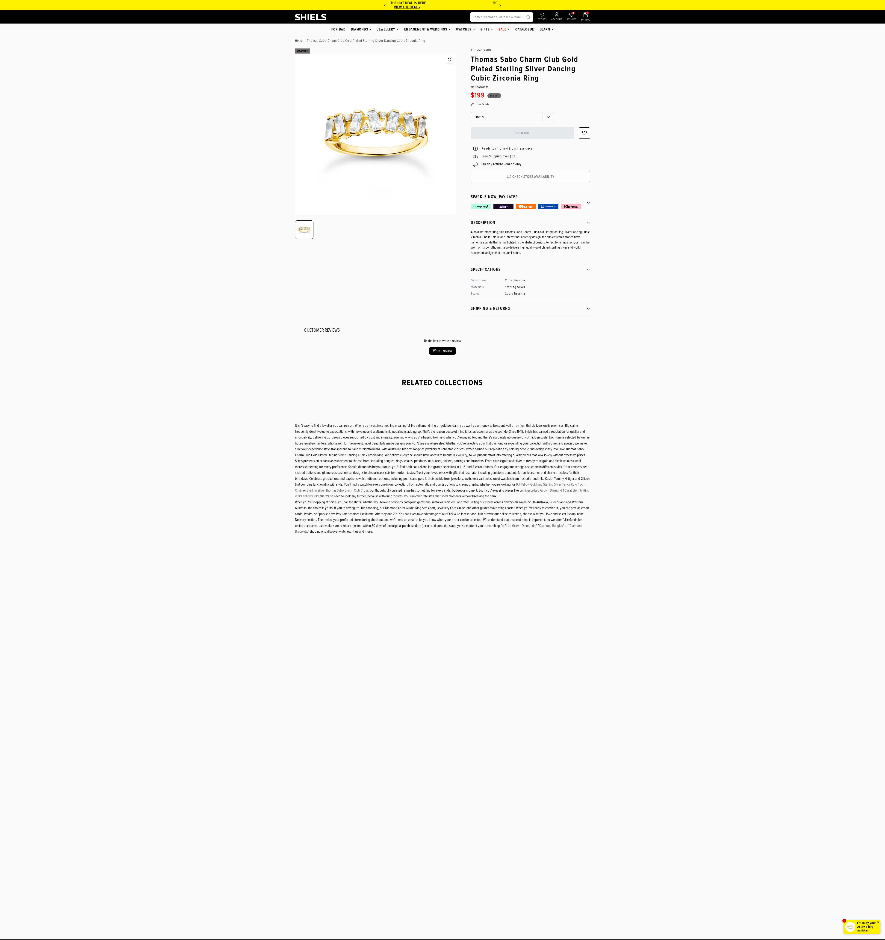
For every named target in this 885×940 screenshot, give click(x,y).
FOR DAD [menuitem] (338, 29)
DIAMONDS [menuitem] (359, 29)
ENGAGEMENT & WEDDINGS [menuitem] (425, 29)
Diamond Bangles (551, 525)
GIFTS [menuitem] (485, 29)
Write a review (442, 350)
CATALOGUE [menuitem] (524, 29)
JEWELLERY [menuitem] (386, 29)
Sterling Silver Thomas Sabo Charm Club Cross (337, 490)
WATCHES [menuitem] (464, 29)
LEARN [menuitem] (545, 29)
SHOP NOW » (443, 7)
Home (299, 41)
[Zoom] (449, 59)
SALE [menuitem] (502, 29)
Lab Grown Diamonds (520, 525)
